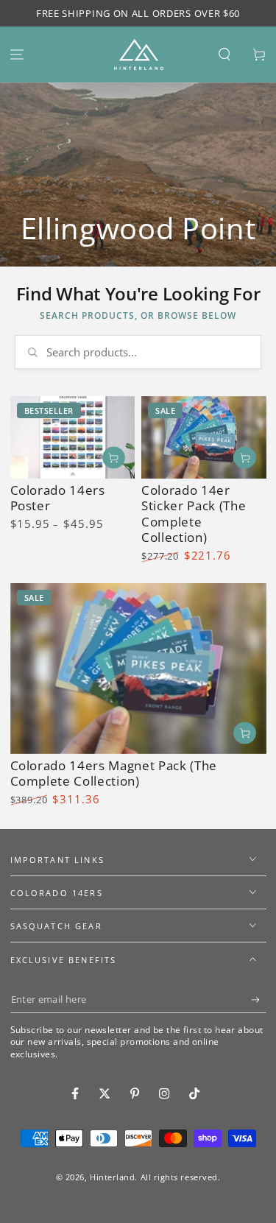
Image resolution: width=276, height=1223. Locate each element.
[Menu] (17, 54)
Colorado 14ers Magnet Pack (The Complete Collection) (113, 773)
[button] (224, 54)
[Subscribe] (258, 1000)
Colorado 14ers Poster (57, 498)
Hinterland (112, 1177)
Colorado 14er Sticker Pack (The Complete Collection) (193, 514)
